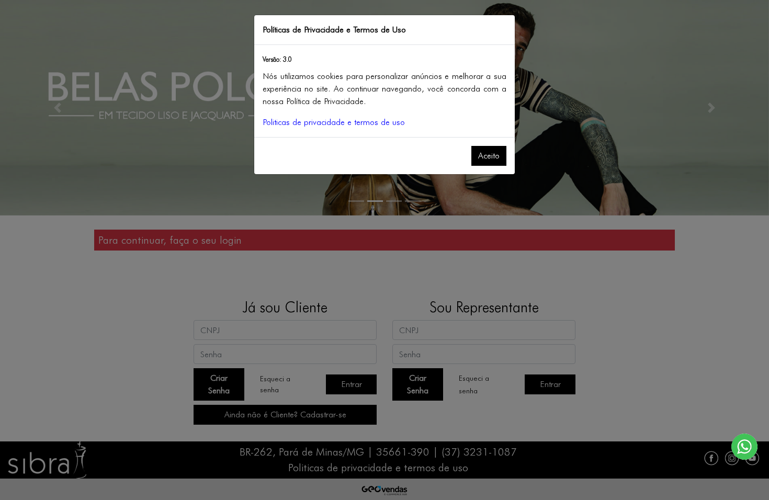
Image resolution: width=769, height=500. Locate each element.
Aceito (489, 156)
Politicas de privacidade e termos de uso (334, 122)
